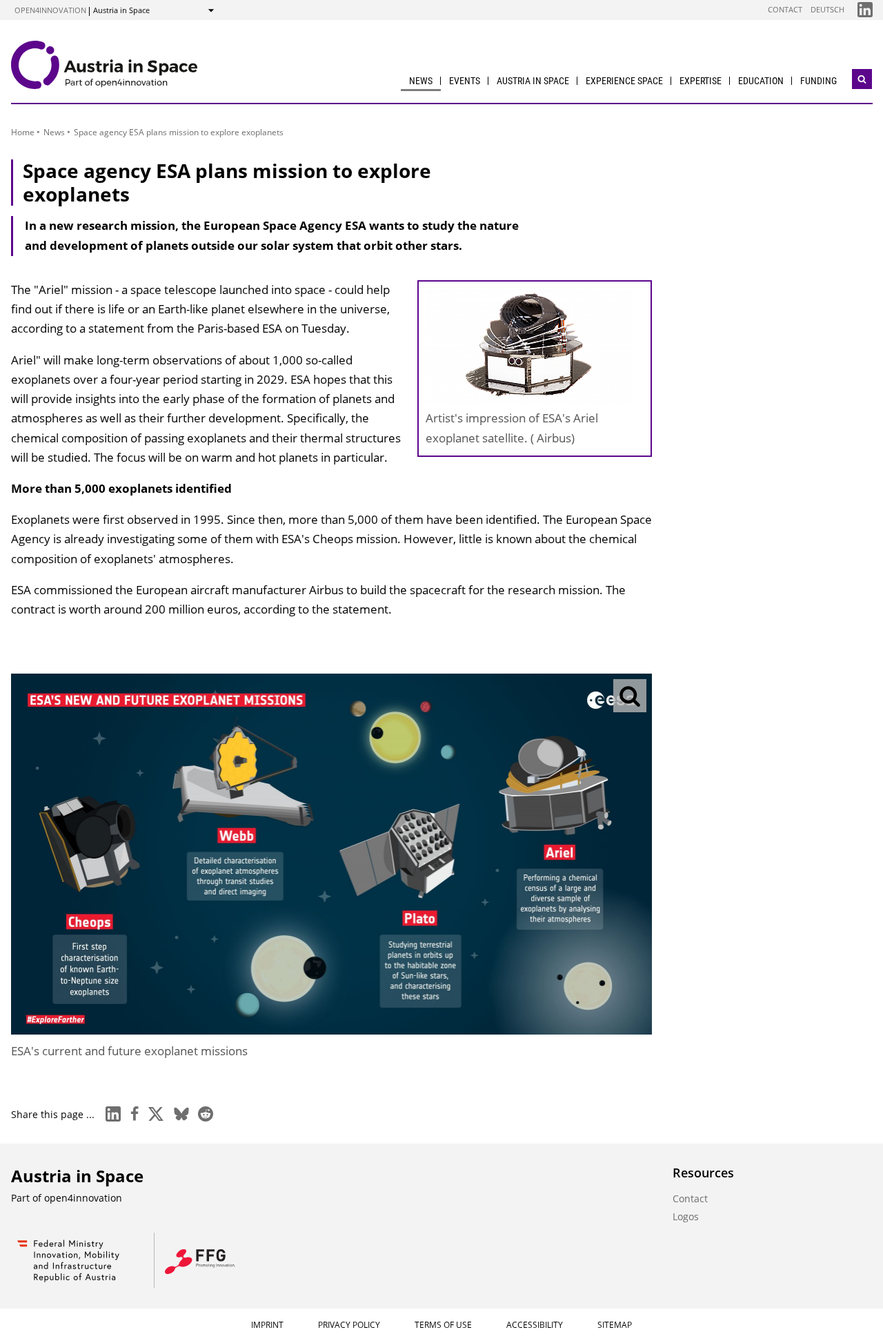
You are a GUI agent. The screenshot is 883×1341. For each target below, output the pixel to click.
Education (761, 80)
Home (22, 132)
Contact (785, 9)
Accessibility (534, 1325)
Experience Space (624, 80)
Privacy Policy (349, 1325)
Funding (818, 80)
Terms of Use (443, 1325)
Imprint (267, 1325)
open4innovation (50, 10)
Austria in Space (533, 80)
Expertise (700, 80)
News (421, 80)
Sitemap (614, 1325)
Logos (686, 1216)
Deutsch (827, 9)
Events (464, 80)
